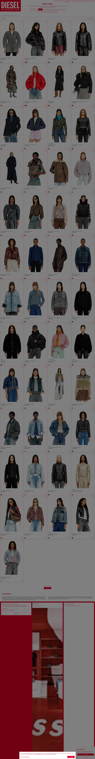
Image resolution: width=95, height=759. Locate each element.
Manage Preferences (39, 754)
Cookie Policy (54, 754)
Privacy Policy (48, 754)
